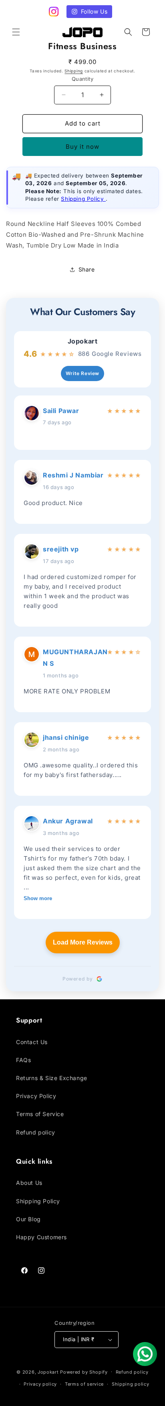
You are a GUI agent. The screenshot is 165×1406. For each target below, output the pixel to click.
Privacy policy (40, 1384)
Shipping (73, 70)
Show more (38, 898)
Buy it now (82, 146)
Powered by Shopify (84, 1371)
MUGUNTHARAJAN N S (73, 657)
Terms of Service (40, 1113)
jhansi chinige (66, 737)
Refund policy (35, 1132)
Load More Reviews (83, 942)
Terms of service (84, 1384)
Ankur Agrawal (68, 821)
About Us (29, 1182)
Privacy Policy (36, 1095)
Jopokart (83, 341)
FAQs (23, 1059)
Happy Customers (41, 1237)
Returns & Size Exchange (51, 1077)
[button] (16, 32)
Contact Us (32, 1042)
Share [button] (86, 269)
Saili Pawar (61, 411)
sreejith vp (61, 549)
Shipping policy (130, 1384)
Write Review (82, 373)
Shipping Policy (83, 199)
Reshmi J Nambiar (73, 475)
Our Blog (28, 1219)
